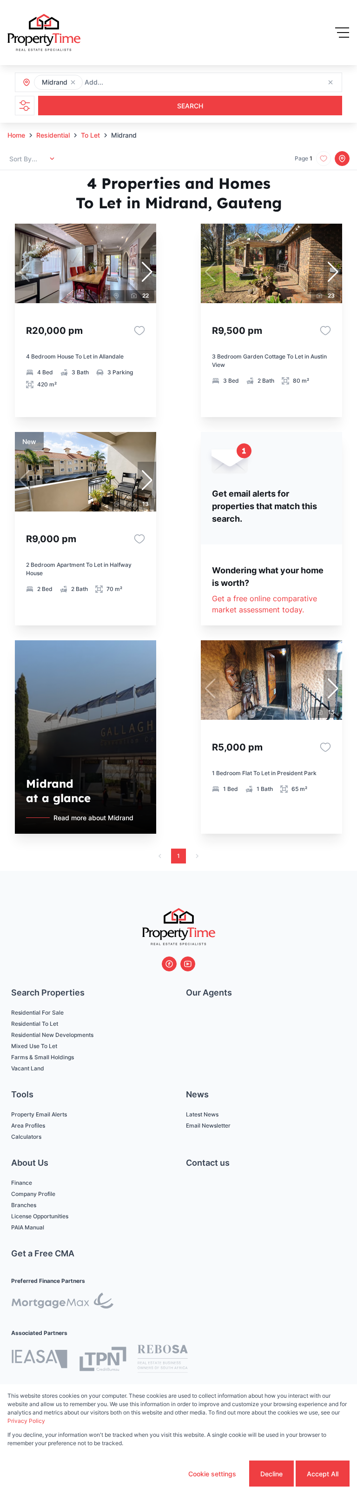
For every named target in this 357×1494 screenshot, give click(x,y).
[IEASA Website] (39, 1360)
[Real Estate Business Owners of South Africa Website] (163, 1360)
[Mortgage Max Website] (62, 1302)
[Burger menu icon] (342, 32)
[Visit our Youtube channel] (187, 963)
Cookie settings (212, 1474)
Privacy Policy (26, 1420)
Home (16, 135)
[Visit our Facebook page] (169, 963)
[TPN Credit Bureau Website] (102, 1360)
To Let (90, 135)
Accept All (322, 1474)
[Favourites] (139, 330)
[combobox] (135, 82)
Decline (271, 1474)
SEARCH (190, 106)
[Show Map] (342, 158)
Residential (53, 135)
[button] (73, 82)
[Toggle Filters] (24, 105)
